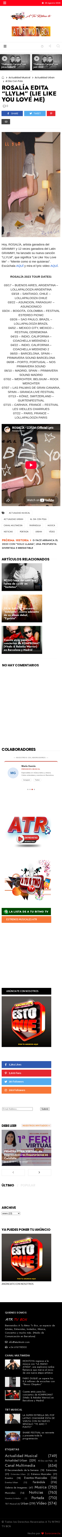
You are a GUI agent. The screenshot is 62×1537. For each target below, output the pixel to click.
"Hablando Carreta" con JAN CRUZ (45, 66)
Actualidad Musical (19, 77)
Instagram (26, 780)
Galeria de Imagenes (16, 1487)
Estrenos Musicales (41, 1474)
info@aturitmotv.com (19, 1342)
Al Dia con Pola (14, 81)
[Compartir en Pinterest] (51, 113)
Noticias (8, 531)
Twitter (37, 780)
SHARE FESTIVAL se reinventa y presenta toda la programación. (38, 1435)
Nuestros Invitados (13, 1498)
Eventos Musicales (35, 1478)
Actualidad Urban (45, 77)
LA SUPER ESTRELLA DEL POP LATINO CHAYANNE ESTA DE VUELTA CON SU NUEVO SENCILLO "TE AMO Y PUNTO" (39, 1421)
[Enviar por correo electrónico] (5, 121)
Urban (38, 531)
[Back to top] (54, 1529)
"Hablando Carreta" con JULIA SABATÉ (13, 66)
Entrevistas (51, 1470)
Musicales (10, 1492)
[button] (5, 2)
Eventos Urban (11, 1482)
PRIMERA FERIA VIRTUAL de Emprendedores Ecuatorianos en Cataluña (26, 1154)
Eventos (9, 1478)
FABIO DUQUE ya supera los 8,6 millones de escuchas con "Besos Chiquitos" (39, 1381)
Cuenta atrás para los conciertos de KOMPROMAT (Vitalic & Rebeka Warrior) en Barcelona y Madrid (38, 1396)
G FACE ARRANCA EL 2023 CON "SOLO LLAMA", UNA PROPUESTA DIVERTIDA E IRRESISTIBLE (30, 544)
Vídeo (52, 531)
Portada (24, 531)
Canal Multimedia (13, 525)
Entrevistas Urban (18, 1474)
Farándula (35, 525)
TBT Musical (11, 1504)
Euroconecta (53, 1533)
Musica (51, 525)
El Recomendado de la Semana (22, 1470)
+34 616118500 (17, 1347)
